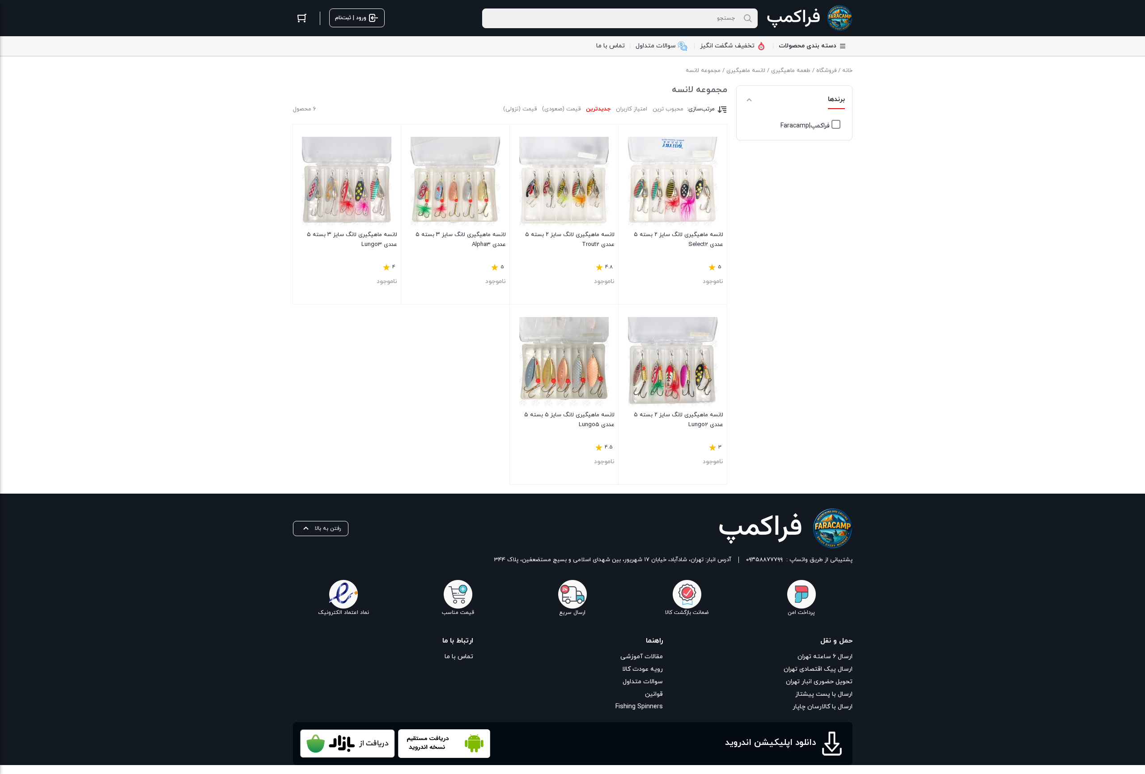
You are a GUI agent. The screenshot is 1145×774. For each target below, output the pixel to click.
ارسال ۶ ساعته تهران (824, 656)
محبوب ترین (668, 109)
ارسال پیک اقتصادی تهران (818, 669)
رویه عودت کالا (642, 669)
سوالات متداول (643, 681)
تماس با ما (459, 656)
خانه (847, 71)
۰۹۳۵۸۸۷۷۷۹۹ (764, 560)
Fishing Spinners (639, 706)
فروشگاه (826, 71)
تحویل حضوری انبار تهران (819, 681)
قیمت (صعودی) (561, 109)
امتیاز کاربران (631, 109)
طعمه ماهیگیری (790, 71)
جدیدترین (598, 109)
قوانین (654, 694)
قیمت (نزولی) (520, 109)
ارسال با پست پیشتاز (823, 694)
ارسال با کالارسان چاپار (822, 706)
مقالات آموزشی (641, 656)
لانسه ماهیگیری (745, 71)
